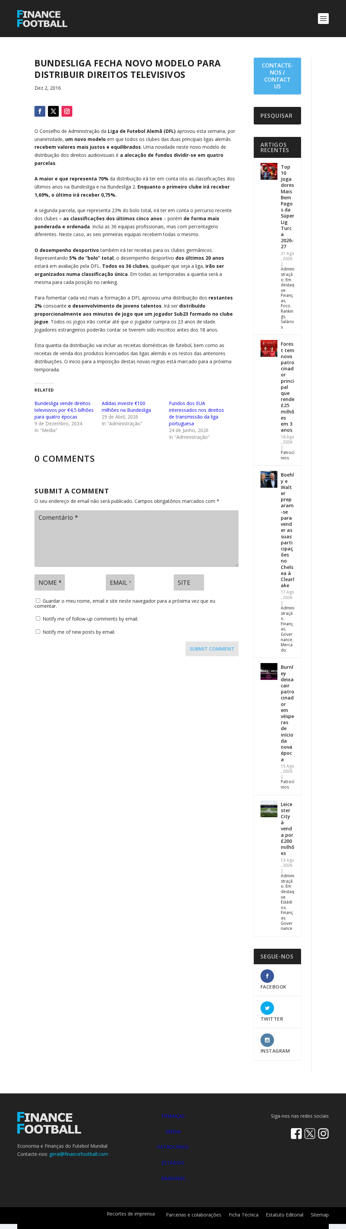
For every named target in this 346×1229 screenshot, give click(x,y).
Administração (287, 274)
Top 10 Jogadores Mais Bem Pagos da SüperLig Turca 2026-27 (287, 207)
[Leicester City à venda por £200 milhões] (269, 808)
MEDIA (173, 1131)
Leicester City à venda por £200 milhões (287, 829)
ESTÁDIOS (173, 1163)
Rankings (287, 313)
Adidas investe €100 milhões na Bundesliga (126, 406)
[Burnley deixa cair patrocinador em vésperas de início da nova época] (269, 671)
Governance (287, 636)
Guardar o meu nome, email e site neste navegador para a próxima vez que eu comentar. (124, 603)
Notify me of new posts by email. (79, 632)
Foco (285, 306)
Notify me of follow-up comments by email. (90, 619)
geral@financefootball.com (78, 1154)
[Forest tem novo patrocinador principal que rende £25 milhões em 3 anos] (269, 348)
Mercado (287, 647)
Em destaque (287, 285)
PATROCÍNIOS (173, 1147)
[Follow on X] (53, 111)
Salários (287, 324)
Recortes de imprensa (131, 1214)
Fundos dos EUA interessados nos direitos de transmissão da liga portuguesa (196, 413)
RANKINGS (173, 1178)
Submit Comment (212, 649)
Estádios (286, 904)
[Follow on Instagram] (66, 111)
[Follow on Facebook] (39, 111)
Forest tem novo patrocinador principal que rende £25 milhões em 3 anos (287, 387)
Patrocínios (287, 455)
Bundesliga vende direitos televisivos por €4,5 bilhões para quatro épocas (64, 410)
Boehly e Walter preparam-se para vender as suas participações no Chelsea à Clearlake (287, 530)
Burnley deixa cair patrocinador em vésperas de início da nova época (287, 713)
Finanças (287, 298)
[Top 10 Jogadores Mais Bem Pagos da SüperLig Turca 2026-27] (269, 171)
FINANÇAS (173, 1116)
